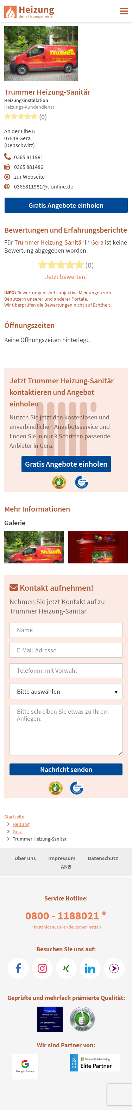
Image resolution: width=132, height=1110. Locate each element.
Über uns (25, 858)
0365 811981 (28, 156)
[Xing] (66, 968)
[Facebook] (18, 968)
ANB (66, 866)
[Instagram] (42, 968)
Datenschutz (103, 858)
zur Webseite (29, 176)
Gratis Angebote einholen (66, 205)
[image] (34, 547)
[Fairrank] (114, 968)
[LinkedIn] (90, 968)
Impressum (62, 858)
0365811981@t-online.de (43, 186)
